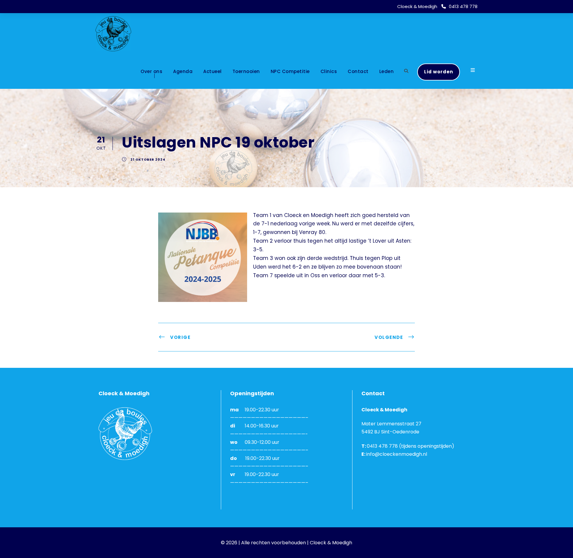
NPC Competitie (290, 71)
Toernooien (246, 71)
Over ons (151, 71)
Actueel (212, 71)
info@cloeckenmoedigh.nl (396, 454)
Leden (386, 71)
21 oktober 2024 (147, 159)
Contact (358, 71)
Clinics (329, 71)
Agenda (182, 71)
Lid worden (438, 72)
